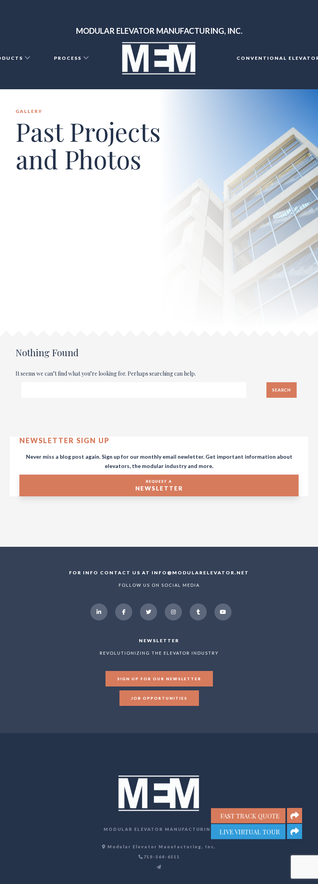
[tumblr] (198, 612)
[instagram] (173, 612)
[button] (294, 831)
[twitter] (148, 612)
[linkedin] (98, 612)
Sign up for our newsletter (159, 678)
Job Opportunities (159, 698)
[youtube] (223, 612)
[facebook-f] (123, 612)
